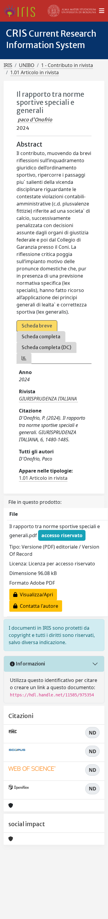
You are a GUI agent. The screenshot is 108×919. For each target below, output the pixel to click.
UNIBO (26, 65)
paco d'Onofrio (35, 120)
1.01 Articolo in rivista (34, 72)
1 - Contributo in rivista (67, 65)
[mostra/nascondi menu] (101, 11)
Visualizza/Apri (35, 594)
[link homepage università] (72, 11)
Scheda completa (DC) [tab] (46, 347)
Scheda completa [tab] (41, 336)
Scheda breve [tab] (37, 326)
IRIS (8, 65)
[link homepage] (22, 11)
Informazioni (30, 664)
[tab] (24, 358)
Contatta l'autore (37, 606)
